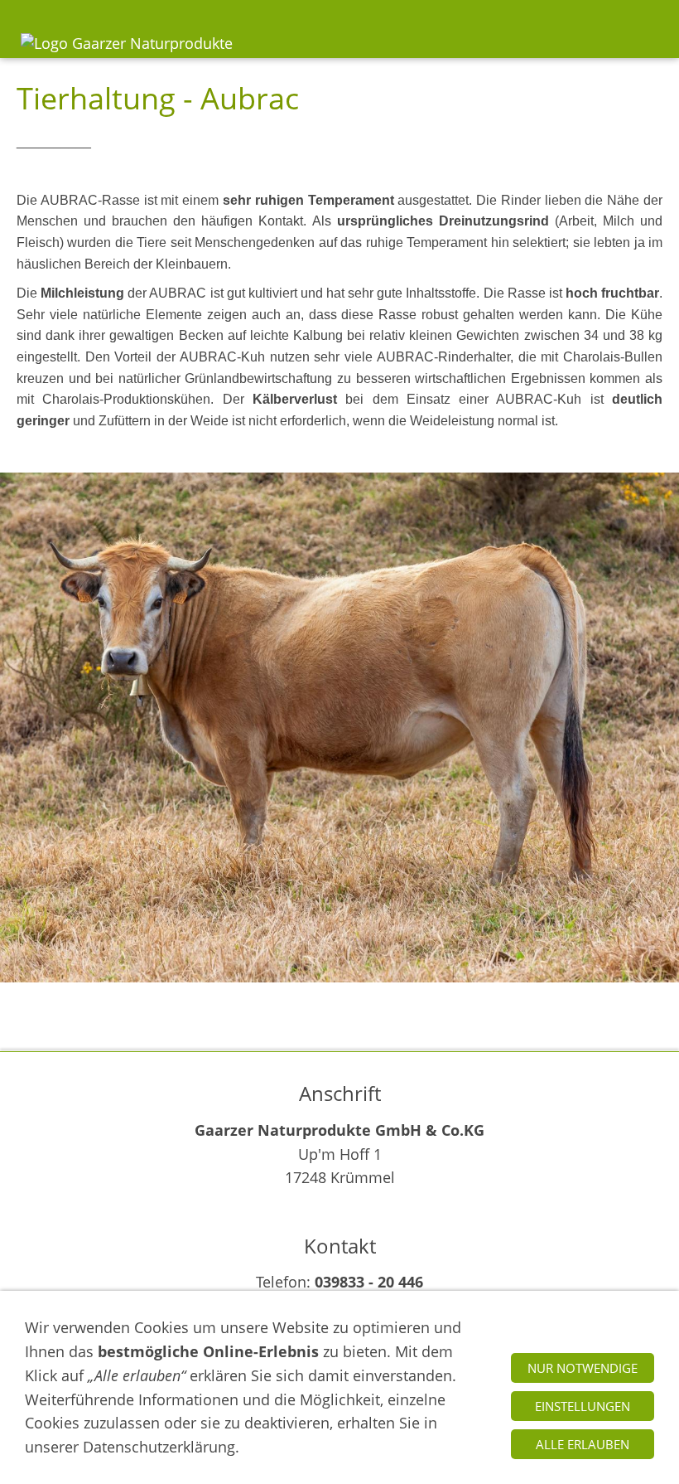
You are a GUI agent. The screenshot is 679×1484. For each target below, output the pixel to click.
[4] (329, 999)
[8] (412, 999)
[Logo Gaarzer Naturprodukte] (126, 55)
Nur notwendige (582, 1368)
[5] (350, 999)
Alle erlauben (582, 1444)
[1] (267, 999)
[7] (391, 999)
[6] (370, 999)
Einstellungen (582, 1406)
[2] (287, 999)
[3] (308, 999)
